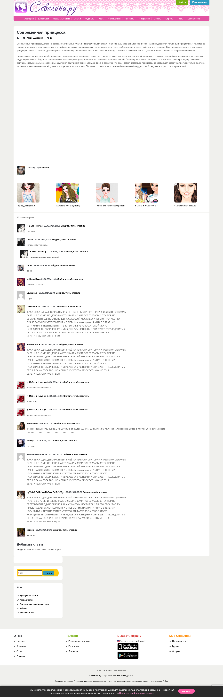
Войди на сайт (24, 549)
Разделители (26, 600)
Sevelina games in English (132, 641)
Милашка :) (32, 293)
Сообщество (194, 19)
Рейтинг (23, 608)
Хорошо (186, 691)
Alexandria (32, 423)
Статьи (77, 19)
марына (30, 530)
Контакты (21, 646)
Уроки (101, 19)
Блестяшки (43, 19)
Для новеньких (27, 613)
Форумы (176, 651)
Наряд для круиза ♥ (26, 206)
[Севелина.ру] (47, 15)
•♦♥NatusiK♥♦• (33, 279)
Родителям (73, 646)
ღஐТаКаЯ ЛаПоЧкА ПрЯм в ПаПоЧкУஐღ (45, 492)
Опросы (169, 19)
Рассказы (130, 19)
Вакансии (73, 651)
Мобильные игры (61, 19)
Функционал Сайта (29, 596)
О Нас (19, 651)
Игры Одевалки (35, 38)
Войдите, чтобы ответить (73, 226)
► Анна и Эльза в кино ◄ (147, 206)
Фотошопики (114, 19)
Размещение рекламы (79, 641)
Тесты (180, 19)
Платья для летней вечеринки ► (111, 206)
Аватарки (29, 19)
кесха (29, 265)
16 (51, 38)
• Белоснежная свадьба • (185, 206)
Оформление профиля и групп (34, 604)
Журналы (89, 19)
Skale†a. (31, 441)
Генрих (30, 239)
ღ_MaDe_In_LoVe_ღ (36, 382)
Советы (157, 19)
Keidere (44, 167)
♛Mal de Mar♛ (33, 344)
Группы (175, 646)
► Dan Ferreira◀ (34, 226)
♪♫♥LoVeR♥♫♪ (33, 307)
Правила (20, 656)
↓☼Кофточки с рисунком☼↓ (68, 206)
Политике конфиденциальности (136, 693)
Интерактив (144, 19)
